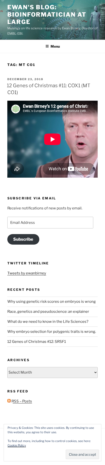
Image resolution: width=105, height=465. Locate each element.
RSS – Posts (21, 401)
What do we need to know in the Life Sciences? (47, 321)
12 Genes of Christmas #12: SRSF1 (36, 341)
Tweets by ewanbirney (26, 273)
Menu (55, 46)
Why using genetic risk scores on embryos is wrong (51, 301)
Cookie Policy (17, 445)
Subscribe (23, 239)
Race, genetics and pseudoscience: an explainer (48, 311)
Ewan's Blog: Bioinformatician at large (46, 14)
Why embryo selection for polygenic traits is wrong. (51, 331)
